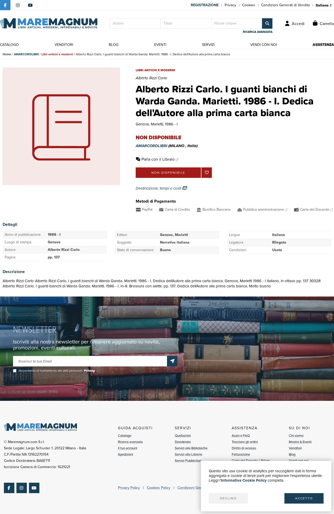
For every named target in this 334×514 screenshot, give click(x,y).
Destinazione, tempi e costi (159, 188)
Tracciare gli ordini (245, 441)
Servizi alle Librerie (188, 454)
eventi (160, 44)
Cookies (248, 5)
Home (7, 54)
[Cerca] (267, 23)
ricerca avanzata (257, 31)
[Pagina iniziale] (48, 23)
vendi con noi (263, 44)
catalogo (9, 44)
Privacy (230, 5)
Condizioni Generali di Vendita (285, 5)
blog (113, 44)
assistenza (323, 44)
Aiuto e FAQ (241, 435)
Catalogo (124, 435)
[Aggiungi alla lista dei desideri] (206, 172)
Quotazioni (183, 435)
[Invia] (172, 361)
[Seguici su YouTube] (30, 5)
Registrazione (205, 5)
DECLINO (228, 498)
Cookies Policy (158, 488)
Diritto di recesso (244, 448)
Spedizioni (125, 454)
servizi (208, 44)
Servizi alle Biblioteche (191, 448)
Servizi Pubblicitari (188, 460)
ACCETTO (304, 498)
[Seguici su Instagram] (18, 5)
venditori (64, 44)
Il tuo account (127, 448)
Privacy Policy (129, 488)
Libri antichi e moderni (57, 54)
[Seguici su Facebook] (5, 5)
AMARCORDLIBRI (26, 54)
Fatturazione (241, 454)
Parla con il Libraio (158, 159)
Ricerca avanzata (130, 441)
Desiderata (183, 441)
